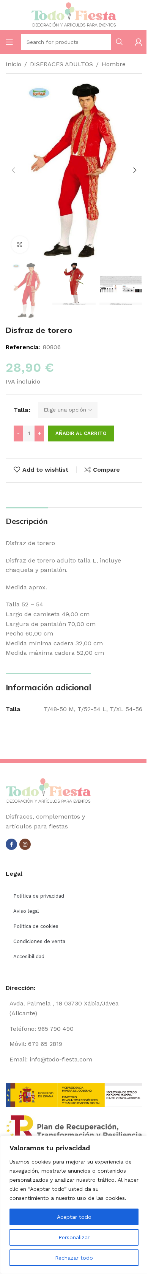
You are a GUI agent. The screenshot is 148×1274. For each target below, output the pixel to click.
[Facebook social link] (11, 844)
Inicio (13, 64)
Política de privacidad (38, 896)
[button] (13, 170)
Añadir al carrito (81, 433)
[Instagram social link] (25, 844)
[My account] (138, 42)
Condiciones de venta (39, 941)
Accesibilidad (28, 956)
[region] (74, 1205)
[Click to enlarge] (19, 244)
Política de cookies (35, 926)
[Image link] (48, 790)
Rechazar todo (74, 1258)
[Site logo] (74, 14)
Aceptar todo (74, 1217)
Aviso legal (26, 911)
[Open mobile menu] (9, 42)
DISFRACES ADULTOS (61, 64)
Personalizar (74, 1237)
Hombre (114, 64)
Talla (21, 409)
